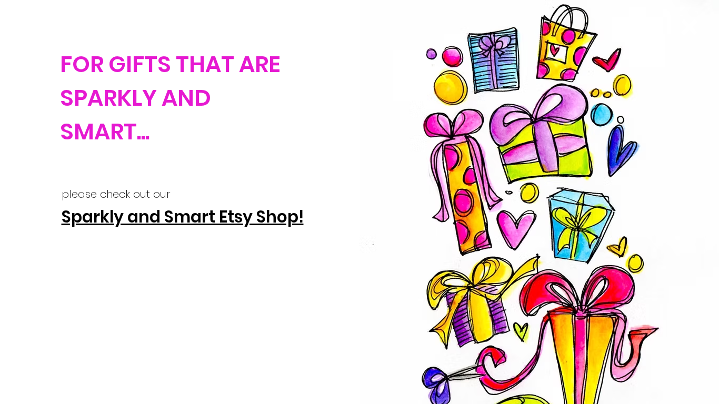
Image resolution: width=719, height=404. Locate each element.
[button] (689, 27)
